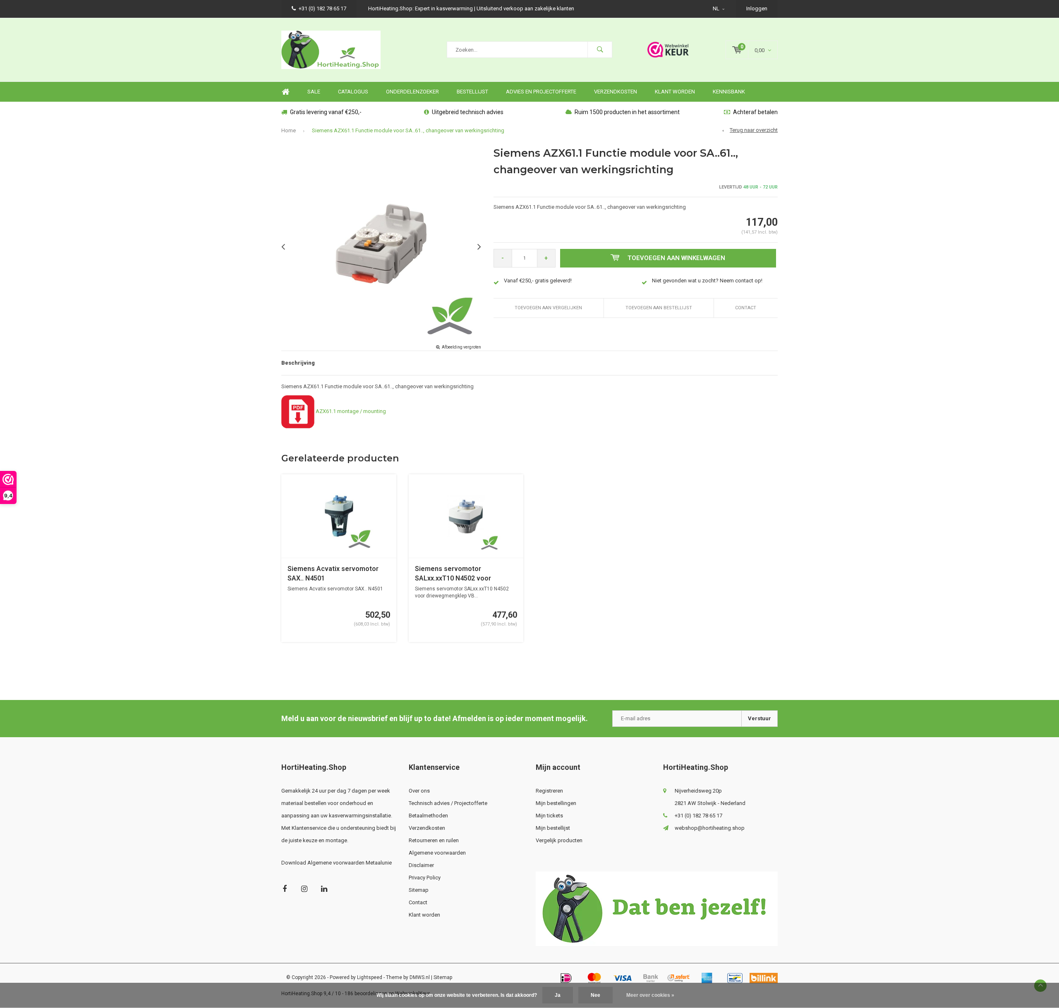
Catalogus (353, 91)
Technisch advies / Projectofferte (448, 803)
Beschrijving (298, 363)
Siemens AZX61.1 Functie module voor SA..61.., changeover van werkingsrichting (408, 130)
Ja (558, 995)
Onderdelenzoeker (412, 91)
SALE (313, 91)
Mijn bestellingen (556, 803)
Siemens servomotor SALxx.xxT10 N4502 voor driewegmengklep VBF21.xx (458, 574)
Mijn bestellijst (553, 828)
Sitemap (419, 890)
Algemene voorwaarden (437, 853)
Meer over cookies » (650, 995)
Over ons (419, 791)
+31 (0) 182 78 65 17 (322, 8)
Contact (745, 308)
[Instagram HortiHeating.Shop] (304, 888)
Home (285, 92)
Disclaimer (421, 865)
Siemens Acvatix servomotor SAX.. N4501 (333, 573)
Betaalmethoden (428, 815)
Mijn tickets (549, 815)
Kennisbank (729, 91)
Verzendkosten (615, 91)
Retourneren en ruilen (434, 840)
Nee (595, 995)
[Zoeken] (599, 49)
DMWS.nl (420, 977)
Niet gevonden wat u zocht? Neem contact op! (707, 280)
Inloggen (756, 8)
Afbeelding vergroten (461, 347)
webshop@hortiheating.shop (710, 828)
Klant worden (675, 91)
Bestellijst (472, 91)
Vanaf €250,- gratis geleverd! (538, 280)
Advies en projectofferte (541, 91)
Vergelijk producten (559, 840)
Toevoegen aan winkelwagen (676, 258)
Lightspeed (369, 977)
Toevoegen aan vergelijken (548, 308)
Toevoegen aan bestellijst (658, 308)
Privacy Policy (425, 877)
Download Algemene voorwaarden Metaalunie (336, 863)
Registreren (549, 791)
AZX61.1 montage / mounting (351, 411)
